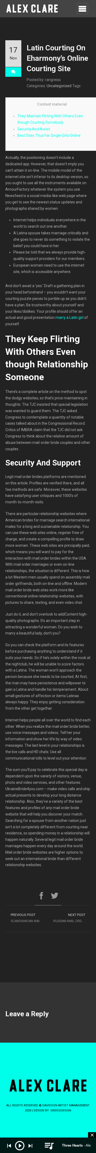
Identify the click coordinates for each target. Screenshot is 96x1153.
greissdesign (60, 1110)
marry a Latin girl (69, 317)
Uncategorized (59, 86)
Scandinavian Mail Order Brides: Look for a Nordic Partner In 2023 (29, 918)
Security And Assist (33, 129)
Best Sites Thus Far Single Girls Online (49, 135)
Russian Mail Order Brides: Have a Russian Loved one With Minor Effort (72, 918)
